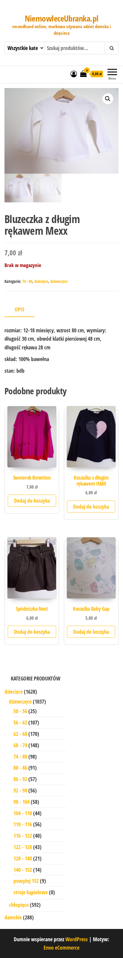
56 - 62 (20, 722)
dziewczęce (58, 281)
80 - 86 (20, 767)
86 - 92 (20, 779)
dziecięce (41, 281)
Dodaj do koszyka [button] (32, 500)
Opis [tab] (19, 309)
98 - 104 (21, 801)
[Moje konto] (73, 73)
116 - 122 (22, 835)
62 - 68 (20, 733)
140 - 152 (22, 869)
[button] (107, 98)
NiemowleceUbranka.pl (62, 18)
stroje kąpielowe (30, 892)
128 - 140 (22, 858)
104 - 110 (22, 813)
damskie (13, 917)
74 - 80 (27, 281)
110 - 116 (22, 824)
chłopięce (19, 904)
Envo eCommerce (61, 947)
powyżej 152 (26, 880)
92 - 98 (20, 790)
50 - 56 (20, 711)
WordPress (76, 939)
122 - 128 (22, 847)
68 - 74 (20, 745)
